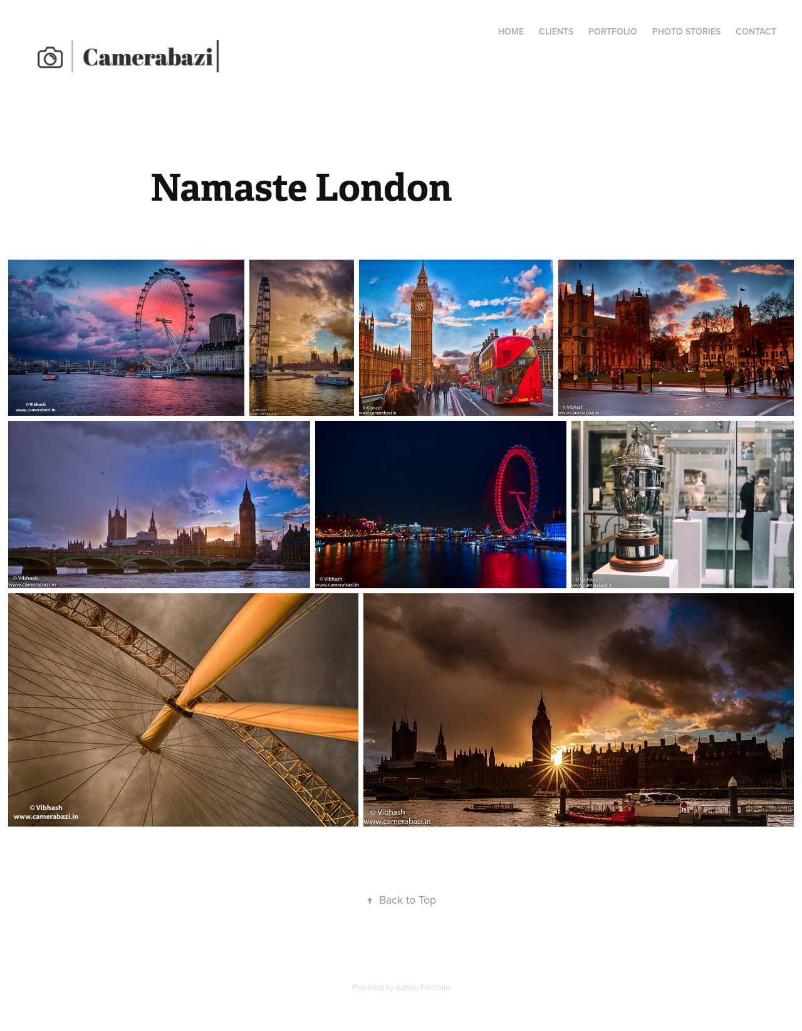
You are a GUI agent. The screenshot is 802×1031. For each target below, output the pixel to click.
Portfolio (612, 31)
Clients (556, 31)
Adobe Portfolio (422, 987)
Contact (756, 31)
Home (511, 31)
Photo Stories (686, 31)
